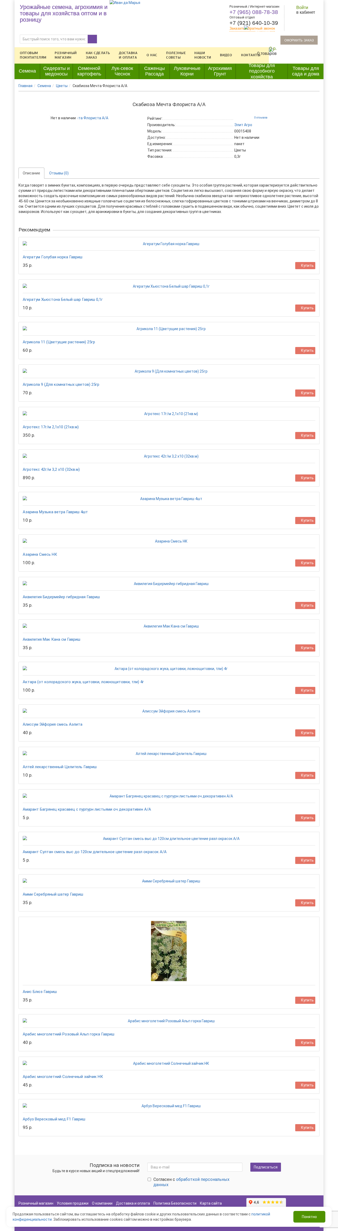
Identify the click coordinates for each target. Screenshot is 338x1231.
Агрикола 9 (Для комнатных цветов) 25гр (61, 384)
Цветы (62, 86)
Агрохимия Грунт (220, 71)
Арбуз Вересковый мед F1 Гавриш (54, 1119)
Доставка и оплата (128, 55)
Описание (31, 173)
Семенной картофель (89, 71)
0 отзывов (260, 117)
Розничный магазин (66, 55)
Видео (226, 55)
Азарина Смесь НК (40, 554)
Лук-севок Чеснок (122, 71)
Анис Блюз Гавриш (40, 991)
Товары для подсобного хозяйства (261, 71)
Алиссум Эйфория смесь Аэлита (52, 724)
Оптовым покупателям (33, 55)
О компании (102, 1203)
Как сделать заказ (98, 55)
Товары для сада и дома (305, 71)
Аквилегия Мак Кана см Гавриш (51, 639)
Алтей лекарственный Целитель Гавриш (60, 766)
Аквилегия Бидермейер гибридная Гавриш (61, 597)
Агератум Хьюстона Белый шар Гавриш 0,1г (63, 299)
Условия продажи (72, 1203)
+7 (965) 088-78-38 (253, 12)
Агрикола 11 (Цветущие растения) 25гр (59, 342)
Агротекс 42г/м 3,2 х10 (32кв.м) (51, 469)
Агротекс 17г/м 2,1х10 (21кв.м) (51, 427)
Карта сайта (211, 1203)
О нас (152, 55)
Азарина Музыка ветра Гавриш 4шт (55, 512)
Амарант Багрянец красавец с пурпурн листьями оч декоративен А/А (87, 809)
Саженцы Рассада (154, 71)
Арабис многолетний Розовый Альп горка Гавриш (68, 1034)
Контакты (250, 55)
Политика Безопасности (174, 1203)
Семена (27, 71)
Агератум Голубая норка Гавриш (52, 257)
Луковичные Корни (187, 71)
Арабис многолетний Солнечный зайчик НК (63, 1076)
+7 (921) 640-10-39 (253, 23)
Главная (25, 86)
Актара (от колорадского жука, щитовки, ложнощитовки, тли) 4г (83, 681)
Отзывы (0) (59, 173)
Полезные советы (176, 55)
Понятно (309, 1217)
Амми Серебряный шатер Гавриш (53, 894)
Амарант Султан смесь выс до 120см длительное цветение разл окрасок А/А (95, 851)
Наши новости (202, 55)
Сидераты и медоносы (56, 71)
